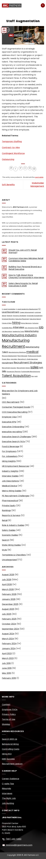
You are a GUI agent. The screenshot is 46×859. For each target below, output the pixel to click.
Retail (5, 520)
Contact (6, 704)
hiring (16, 323)
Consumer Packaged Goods (16, 407)
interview (18, 327)
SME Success (8, 758)
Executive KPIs (9, 421)
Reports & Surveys (11, 515)
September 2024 (10, 628)
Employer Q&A (9, 416)
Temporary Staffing (12, 141)
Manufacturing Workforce (17, 352)
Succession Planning (14, 372)
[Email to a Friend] (25, 168)
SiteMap (6, 724)
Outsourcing (8, 159)
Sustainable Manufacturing (30, 372)
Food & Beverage (10, 446)
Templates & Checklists (14, 554)
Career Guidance (10, 778)
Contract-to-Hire (11, 147)
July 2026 (6, 579)
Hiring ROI (7, 753)
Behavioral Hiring (10, 744)
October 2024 (9, 623)
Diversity (10, 316)
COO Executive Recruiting (14, 412)
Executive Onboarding (13, 426)
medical (32, 352)
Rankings (6, 510)
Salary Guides (8, 530)
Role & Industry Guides (13, 525)
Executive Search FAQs (13, 441)
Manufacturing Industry (19, 335)
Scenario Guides (10, 535)
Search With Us (9, 739)
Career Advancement (27, 312)
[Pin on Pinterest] (30, 168)
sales (34, 367)
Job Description (7, 331)
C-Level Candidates (8, 309)
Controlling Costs (10, 749)
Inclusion (35, 323)
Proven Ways (6, 359)
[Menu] (43, 5)
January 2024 (9, 648)
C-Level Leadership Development (27, 309)
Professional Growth (34, 356)
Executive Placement (22, 319)
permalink (39, 177)
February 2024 (9, 643)
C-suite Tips (8, 783)
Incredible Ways (7, 328)
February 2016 (9, 678)
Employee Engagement (34, 316)
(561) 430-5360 (13, 839)
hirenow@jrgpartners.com (18, 845)
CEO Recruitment (10, 402)
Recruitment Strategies (28, 362)
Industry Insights (10, 471)
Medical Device (9, 485)
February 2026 (9, 594)
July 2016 (6, 663)
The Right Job (9, 798)
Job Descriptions (10, 480)
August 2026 (8, 574)
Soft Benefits (8, 184)
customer (37, 312)
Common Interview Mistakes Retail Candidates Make (26, 259)
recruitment (7, 362)
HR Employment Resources (15, 466)
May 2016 (6, 673)
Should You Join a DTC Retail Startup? (23, 251)
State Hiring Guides (11, 545)
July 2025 (6, 614)
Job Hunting (8, 803)
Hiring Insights (9, 461)
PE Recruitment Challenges (15, 495)
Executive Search (35, 319)
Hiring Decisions (26, 323)
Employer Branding (8, 319)
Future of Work (7, 323)
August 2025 (8, 609)
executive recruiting (12, 431)
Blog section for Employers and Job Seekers (20, 392)
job (41, 327)
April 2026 (7, 584)
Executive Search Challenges (16, 436)
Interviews (7, 793)
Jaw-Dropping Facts (31, 328)
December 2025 (10, 604)
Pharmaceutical (10, 500)
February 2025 (9, 618)
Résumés (6, 788)
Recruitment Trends (23, 368)
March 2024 (8, 638)
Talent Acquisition (16, 375)
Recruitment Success (9, 368)
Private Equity (9, 505)
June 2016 (7, 668)
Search (5, 540)
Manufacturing (31, 331)
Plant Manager (22, 356)
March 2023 (8, 658)
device (4, 316)
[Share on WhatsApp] (11, 168)
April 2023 (7, 653)
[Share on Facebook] (15, 169)
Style (4, 549)
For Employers (9, 451)
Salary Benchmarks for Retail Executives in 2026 (23, 284)
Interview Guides (10, 475)
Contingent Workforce (13, 153)
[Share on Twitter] (21, 168)
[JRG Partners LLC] (12, 5)
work (36, 376)
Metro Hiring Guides (11, 490)
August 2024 (8, 633)
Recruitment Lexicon (12, 763)
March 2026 (8, 589)
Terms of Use (8, 719)
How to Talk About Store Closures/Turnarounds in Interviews (26, 276)
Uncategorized (9, 559)
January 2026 (8, 599)
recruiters (14, 359)
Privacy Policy (9, 714)
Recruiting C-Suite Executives (28, 359)
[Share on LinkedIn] (34, 169)
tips (32, 376)
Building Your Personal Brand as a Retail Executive (25, 267)
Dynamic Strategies (19, 316)
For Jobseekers (10, 456)
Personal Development (9, 356)
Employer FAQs (9, 709)
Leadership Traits (18, 331)
